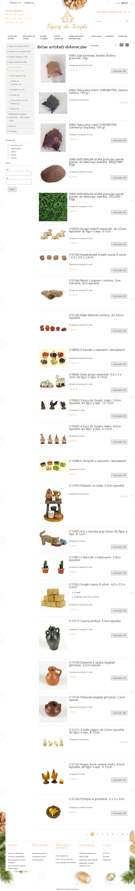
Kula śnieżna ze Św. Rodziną (19, 102)
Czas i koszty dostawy (64, 859)
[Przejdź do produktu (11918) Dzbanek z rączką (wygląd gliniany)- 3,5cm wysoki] (53, 675)
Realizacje (97, 36)
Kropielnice (17, 89)
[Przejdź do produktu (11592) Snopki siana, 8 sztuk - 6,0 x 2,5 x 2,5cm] (53, 597)
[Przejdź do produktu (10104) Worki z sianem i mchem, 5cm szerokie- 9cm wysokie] (53, 293)
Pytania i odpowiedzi (16, 856)
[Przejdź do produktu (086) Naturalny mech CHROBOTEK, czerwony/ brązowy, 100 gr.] (53, 138)
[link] (14, 145)
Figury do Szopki (19, 46)
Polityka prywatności (87, 853)
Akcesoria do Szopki (20, 51)
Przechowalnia (37, 860)
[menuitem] (13, 37)
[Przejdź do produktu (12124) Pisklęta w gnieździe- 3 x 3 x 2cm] (53, 812)
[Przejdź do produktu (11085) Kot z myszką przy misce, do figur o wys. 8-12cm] (53, 538)
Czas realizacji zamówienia (66, 862)
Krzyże (15, 95)
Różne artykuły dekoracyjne (16, 69)
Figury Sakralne (18, 62)
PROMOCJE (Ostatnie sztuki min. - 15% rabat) (19, 117)
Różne (15, 109)
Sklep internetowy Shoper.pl (67, 889)
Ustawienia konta (38, 856)
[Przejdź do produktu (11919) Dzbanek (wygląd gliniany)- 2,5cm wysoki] (53, 709)
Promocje (13, 131)
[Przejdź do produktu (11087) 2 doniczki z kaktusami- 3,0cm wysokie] (53, 566)
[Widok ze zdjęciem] (121, 44)
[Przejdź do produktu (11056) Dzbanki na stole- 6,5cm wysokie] (53, 504)
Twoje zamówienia (39, 853)
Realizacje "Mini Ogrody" (88, 860)
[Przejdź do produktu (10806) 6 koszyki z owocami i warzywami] (53, 358)
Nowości (12, 126)
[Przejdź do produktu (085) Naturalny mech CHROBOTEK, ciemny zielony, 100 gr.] (53, 103)
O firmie (106, 853)
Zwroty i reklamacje (15, 853)
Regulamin (107, 860)
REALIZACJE (83, 856)
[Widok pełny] (127, 44)
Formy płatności (62, 856)
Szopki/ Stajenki (18, 56)
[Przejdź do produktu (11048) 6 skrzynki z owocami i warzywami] (53, 466)
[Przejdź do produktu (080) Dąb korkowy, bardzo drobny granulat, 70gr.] (53, 68)
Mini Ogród (18, 76)
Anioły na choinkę (16, 83)
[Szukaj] (126, 21)
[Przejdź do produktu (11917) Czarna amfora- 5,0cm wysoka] (53, 637)
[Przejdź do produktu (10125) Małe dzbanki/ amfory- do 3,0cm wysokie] (53, 328)
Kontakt (106, 856)
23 (122, 834)
